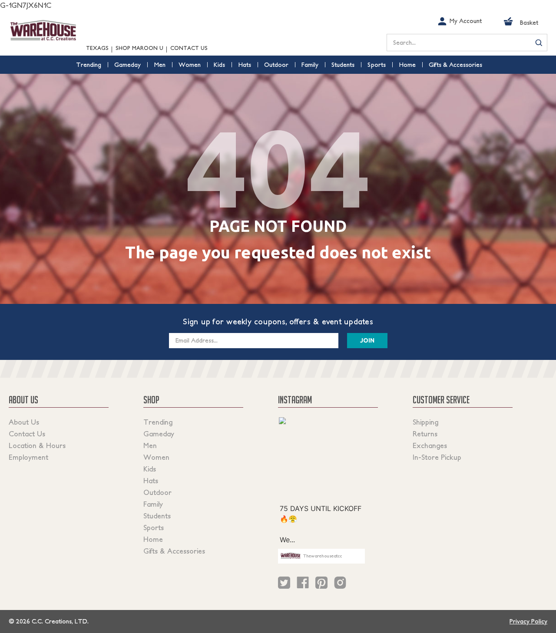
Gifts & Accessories (174, 551)
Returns (425, 434)
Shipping (425, 422)
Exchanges (430, 445)
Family (153, 504)
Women (156, 457)
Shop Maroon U (139, 48)
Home (153, 539)
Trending (157, 422)
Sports (153, 527)
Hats (150, 481)
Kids (149, 469)
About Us (24, 422)
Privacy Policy (528, 621)
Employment (28, 457)
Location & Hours (37, 445)
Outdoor (157, 492)
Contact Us (189, 48)
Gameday (158, 434)
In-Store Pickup (437, 457)
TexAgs (97, 48)
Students (157, 516)
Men (150, 445)
